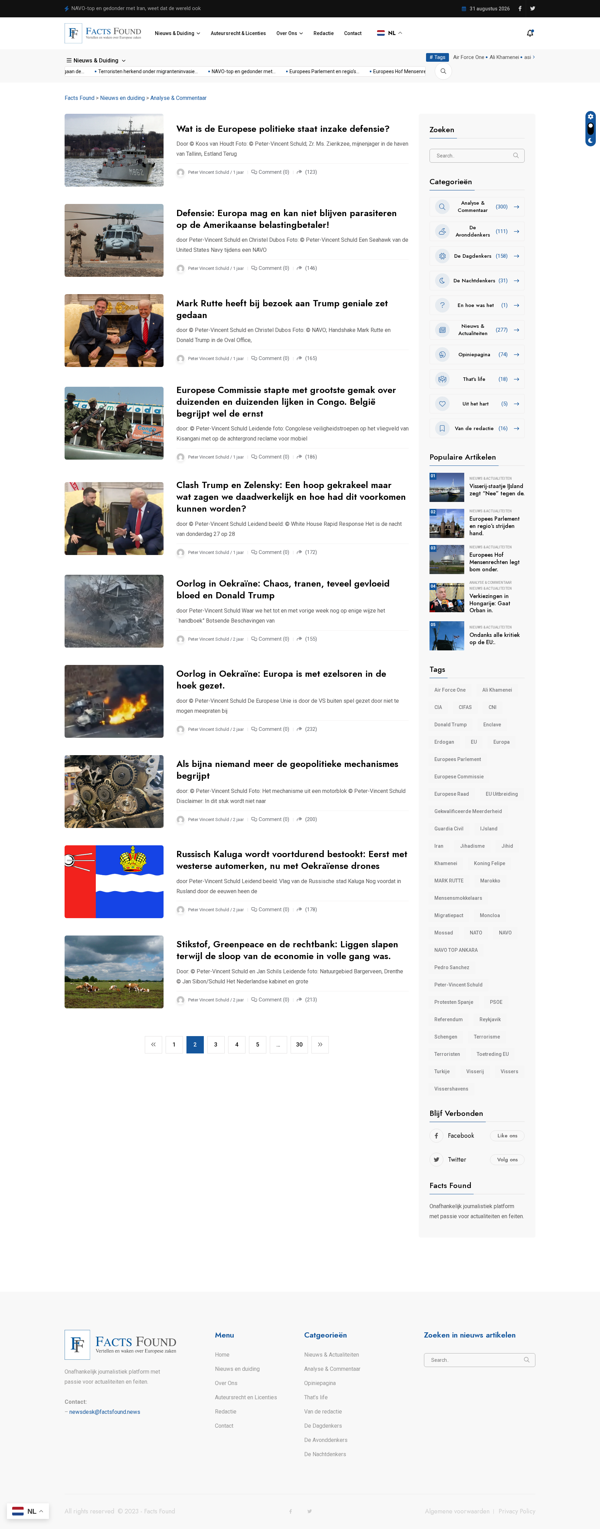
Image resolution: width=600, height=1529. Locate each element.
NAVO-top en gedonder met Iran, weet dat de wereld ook (136, 8)
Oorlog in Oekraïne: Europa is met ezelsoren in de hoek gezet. (281, 679)
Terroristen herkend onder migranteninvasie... (124, 71)
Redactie (324, 33)
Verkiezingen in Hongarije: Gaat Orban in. (489, 603)
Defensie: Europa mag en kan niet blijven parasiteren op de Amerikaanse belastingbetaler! (286, 218)
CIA (438, 707)
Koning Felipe (489, 863)
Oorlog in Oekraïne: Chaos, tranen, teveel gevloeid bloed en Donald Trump (283, 589)
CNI (493, 707)
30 (299, 1044)
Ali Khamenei (504, 57)
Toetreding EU (493, 1054)
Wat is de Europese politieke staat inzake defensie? (283, 128)
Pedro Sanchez (451, 967)
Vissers (509, 1071)
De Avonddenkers (326, 1440)
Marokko (490, 880)
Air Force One (468, 57)
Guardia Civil (449, 828)
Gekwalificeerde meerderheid (468, 811)
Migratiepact (448, 915)
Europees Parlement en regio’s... (300, 71)
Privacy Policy (517, 1511)
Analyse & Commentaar (490, 582)
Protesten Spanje (453, 1002)
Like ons (507, 1135)
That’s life (316, 1397)
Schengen (445, 1037)
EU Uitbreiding (502, 794)
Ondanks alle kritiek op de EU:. (494, 638)
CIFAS (465, 707)
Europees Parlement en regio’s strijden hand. (494, 526)
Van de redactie (323, 1411)
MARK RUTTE (449, 880)
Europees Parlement (457, 759)
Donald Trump (450, 724)
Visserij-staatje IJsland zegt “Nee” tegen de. (497, 489)
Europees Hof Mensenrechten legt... (388, 71)
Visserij (475, 1071)
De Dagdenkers (323, 1426)
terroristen (447, 1054)
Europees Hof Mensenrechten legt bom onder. (494, 562)
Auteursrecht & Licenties (238, 33)
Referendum (448, 1019)
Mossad (443, 933)
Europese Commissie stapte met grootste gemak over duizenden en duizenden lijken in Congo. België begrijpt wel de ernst (286, 401)
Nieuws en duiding (237, 1369)
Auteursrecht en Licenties (246, 1397)
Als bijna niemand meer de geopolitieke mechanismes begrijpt (287, 769)
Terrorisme (487, 1037)
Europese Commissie (459, 776)
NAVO (505, 933)
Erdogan (444, 742)
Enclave (492, 724)
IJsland (489, 828)
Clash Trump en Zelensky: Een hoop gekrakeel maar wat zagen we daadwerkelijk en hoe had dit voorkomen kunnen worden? (291, 496)
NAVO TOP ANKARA (456, 950)
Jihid (507, 846)
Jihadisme (472, 846)
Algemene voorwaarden (457, 1511)
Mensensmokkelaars (458, 898)
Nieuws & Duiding (174, 33)
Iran (438, 846)
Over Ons (286, 33)
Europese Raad (451, 794)
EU (474, 742)
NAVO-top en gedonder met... (220, 71)
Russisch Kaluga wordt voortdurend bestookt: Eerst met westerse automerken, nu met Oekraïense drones (291, 859)
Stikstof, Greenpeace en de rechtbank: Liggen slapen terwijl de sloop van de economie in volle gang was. (287, 950)
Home (222, 1354)
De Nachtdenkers (325, 1454)
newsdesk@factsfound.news (104, 1412)
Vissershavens (451, 1089)
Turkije (442, 1071)
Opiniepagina (320, 1383)
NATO (476, 933)
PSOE (496, 1002)
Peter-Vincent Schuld (458, 985)
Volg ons (507, 1159)
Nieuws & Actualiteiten (490, 478)
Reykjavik (490, 1019)
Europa (501, 742)
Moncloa (490, 915)
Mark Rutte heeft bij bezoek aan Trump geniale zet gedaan (282, 309)
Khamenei (445, 863)
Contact (352, 33)
